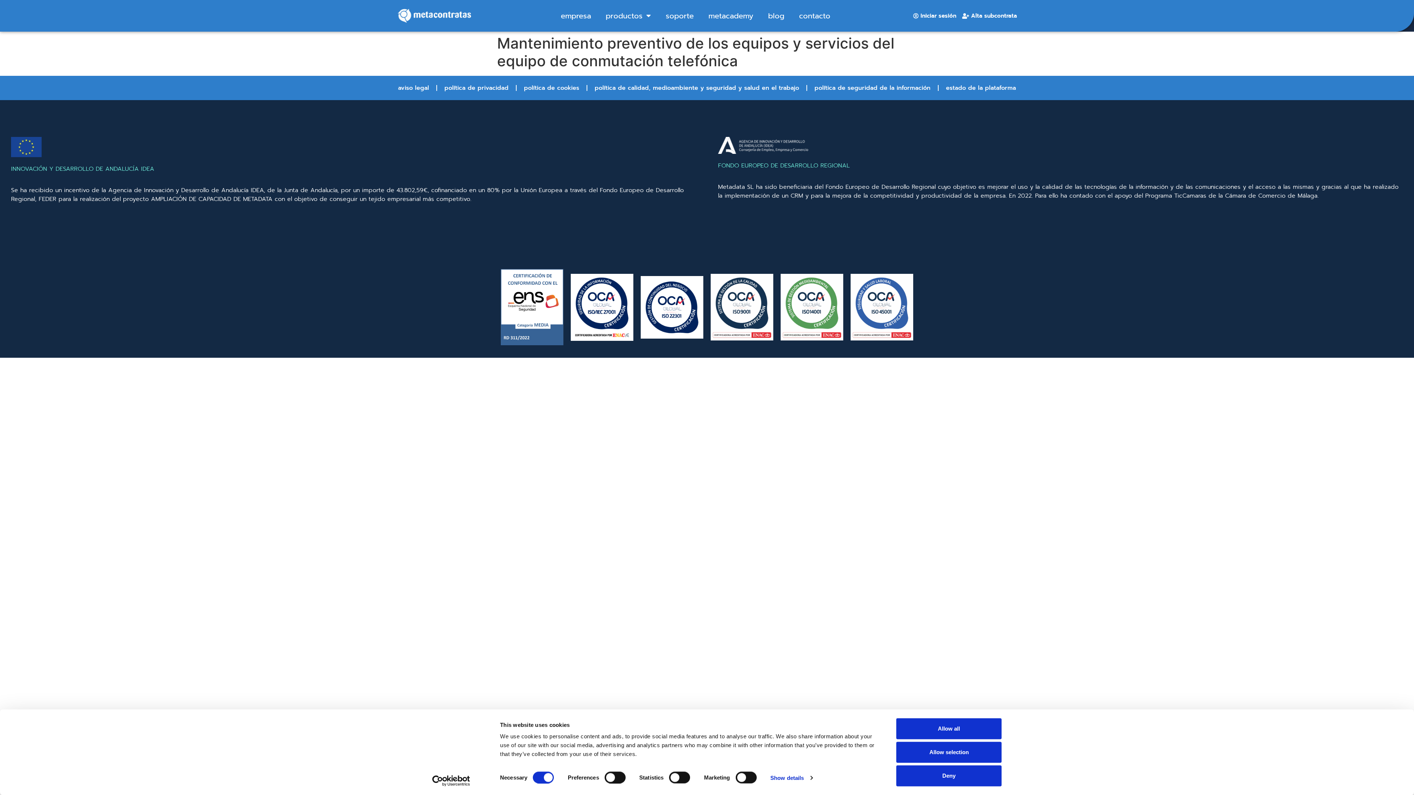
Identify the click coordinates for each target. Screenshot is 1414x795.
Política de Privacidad (476, 88)
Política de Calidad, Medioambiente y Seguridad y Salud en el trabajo (697, 88)
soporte (680, 15)
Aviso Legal (413, 88)
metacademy (730, 15)
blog (776, 15)
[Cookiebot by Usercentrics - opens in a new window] (451, 780)
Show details (787, 777)
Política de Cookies (551, 88)
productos (624, 15)
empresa (576, 15)
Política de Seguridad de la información (873, 88)
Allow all (949, 728)
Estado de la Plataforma (981, 88)
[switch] (615, 777)
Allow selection (949, 752)
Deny (949, 776)
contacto (814, 15)
